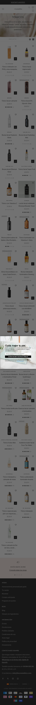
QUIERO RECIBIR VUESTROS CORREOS (18, 356)
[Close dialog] (34, 337)
